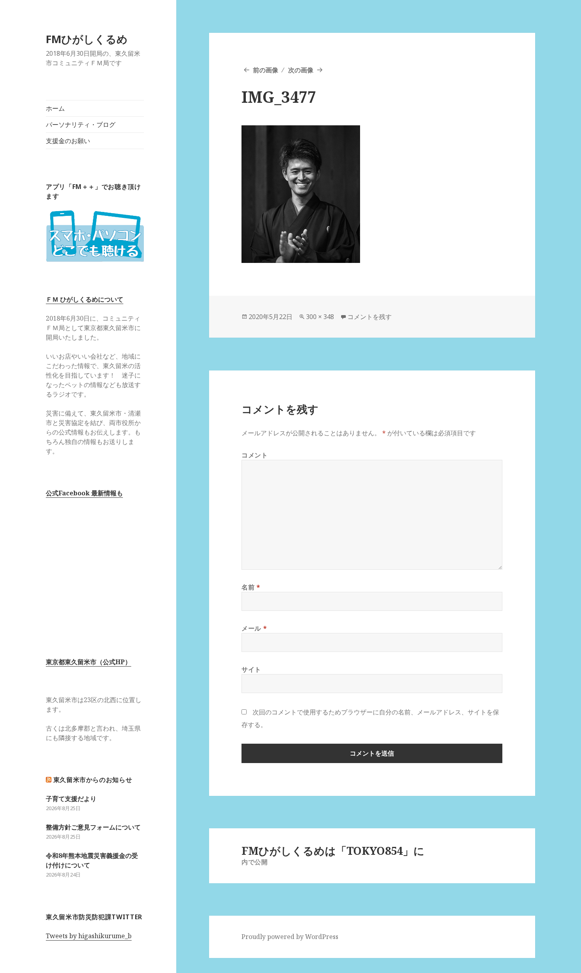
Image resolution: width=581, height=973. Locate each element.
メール (254, 628)
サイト (251, 669)
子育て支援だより (71, 798)
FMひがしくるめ (87, 39)
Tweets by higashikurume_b (89, 935)
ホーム (55, 108)
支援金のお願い (68, 140)
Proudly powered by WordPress (289, 936)
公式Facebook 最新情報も (84, 493)
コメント (254, 455)
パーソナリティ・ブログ (80, 124)
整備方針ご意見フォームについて (93, 827)
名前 (250, 587)
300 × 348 (320, 316)
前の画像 (265, 70)
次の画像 (300, 70)
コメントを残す (369, 316)
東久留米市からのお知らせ (92, 779)
